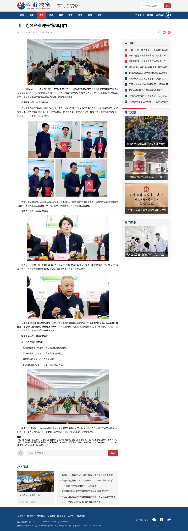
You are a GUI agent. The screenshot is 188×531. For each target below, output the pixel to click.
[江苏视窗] (33, 9)
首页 (22, 15)
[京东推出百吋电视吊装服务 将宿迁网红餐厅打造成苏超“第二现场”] (146, 241)
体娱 (61, 15)
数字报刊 (139, 15)
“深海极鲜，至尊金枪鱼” (30, 495)
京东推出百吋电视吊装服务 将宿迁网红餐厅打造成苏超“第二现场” (148, 254)
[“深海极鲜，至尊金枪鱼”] (35, 481)
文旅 (70, 15)
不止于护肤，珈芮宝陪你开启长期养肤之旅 (81, 502)
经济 (51, 15)
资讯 (41, 15)
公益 (90, 15)
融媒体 (150, 15)
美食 (80, 15)
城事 (32, 15)
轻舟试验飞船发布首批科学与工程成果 (79, 485)
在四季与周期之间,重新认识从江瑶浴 (145, 90)
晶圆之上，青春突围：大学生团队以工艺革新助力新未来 (87, 475)
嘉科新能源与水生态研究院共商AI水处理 (147, 55)
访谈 (100, 15)
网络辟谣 (160, 15)
